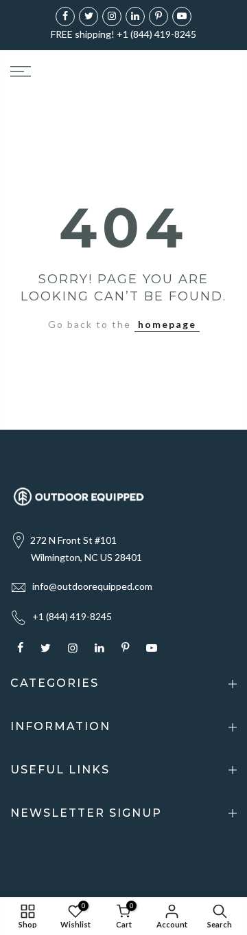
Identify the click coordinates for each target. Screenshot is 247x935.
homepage (167, 324)
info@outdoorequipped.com (92, 586)
